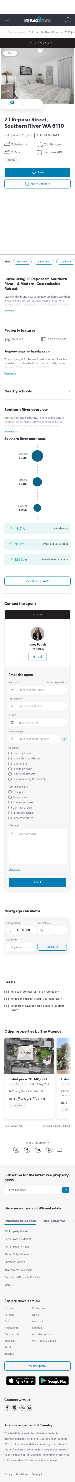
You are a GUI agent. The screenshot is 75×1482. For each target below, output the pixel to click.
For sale (9, 1308)
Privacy (8, 1474)
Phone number (16, 731)
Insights (9, 1353)
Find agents (11, 1327)
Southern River (49, 32)
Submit (37, 882)
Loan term (11, 939)
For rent (9, 1314)
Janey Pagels (37, 644)
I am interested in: (18, 786)
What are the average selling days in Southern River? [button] (38, 1007)
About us (37, 1321)
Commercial (11, 1334)
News (35, 1314)
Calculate (52, 946)
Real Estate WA (54, 1221)
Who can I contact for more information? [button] (35, 991)
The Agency (37, 648)
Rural (7, 1347)
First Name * (37, 682)
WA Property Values (44, 1340)
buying (33, 417)
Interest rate (44, 923)
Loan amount (13, 923)
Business (9, 1340)
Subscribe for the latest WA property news (36, 1177)
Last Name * (15, 699)
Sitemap (37, 1327)
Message (13, 825)
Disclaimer (22, 1474)
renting (43, 417)
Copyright (37, 1474)
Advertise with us (42, 1334)
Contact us (38, 1308)
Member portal (37, 1366)
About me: (13, 747)
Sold (31, 32)
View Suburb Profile (37, 581)
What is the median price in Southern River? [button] (36, 998)
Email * (12, 715)
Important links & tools (20, 1221)
